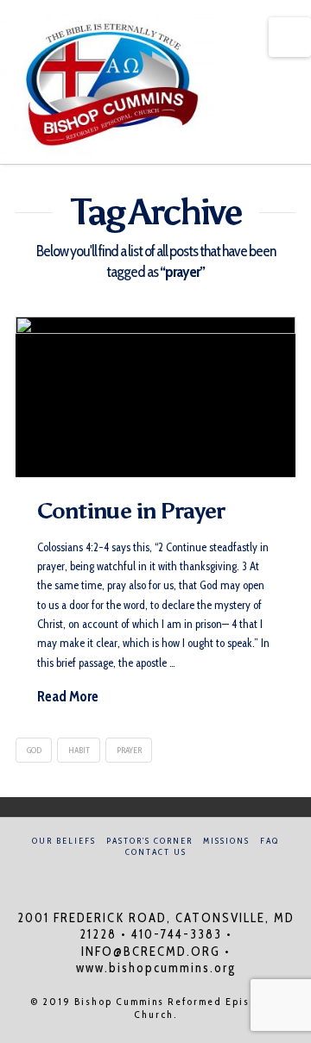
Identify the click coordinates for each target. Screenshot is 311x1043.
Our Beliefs (64, 840)
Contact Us (156, 852)
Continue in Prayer (131, 511)
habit (79, 750)
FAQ (269, 840)
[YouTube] (166, 875)
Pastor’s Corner (149, 840)
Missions (226, 840)
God (34, 750)
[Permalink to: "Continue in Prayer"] (155, 396)
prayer (129, 750)
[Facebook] (145, 875)
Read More (67, 696)
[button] (290, 37)
